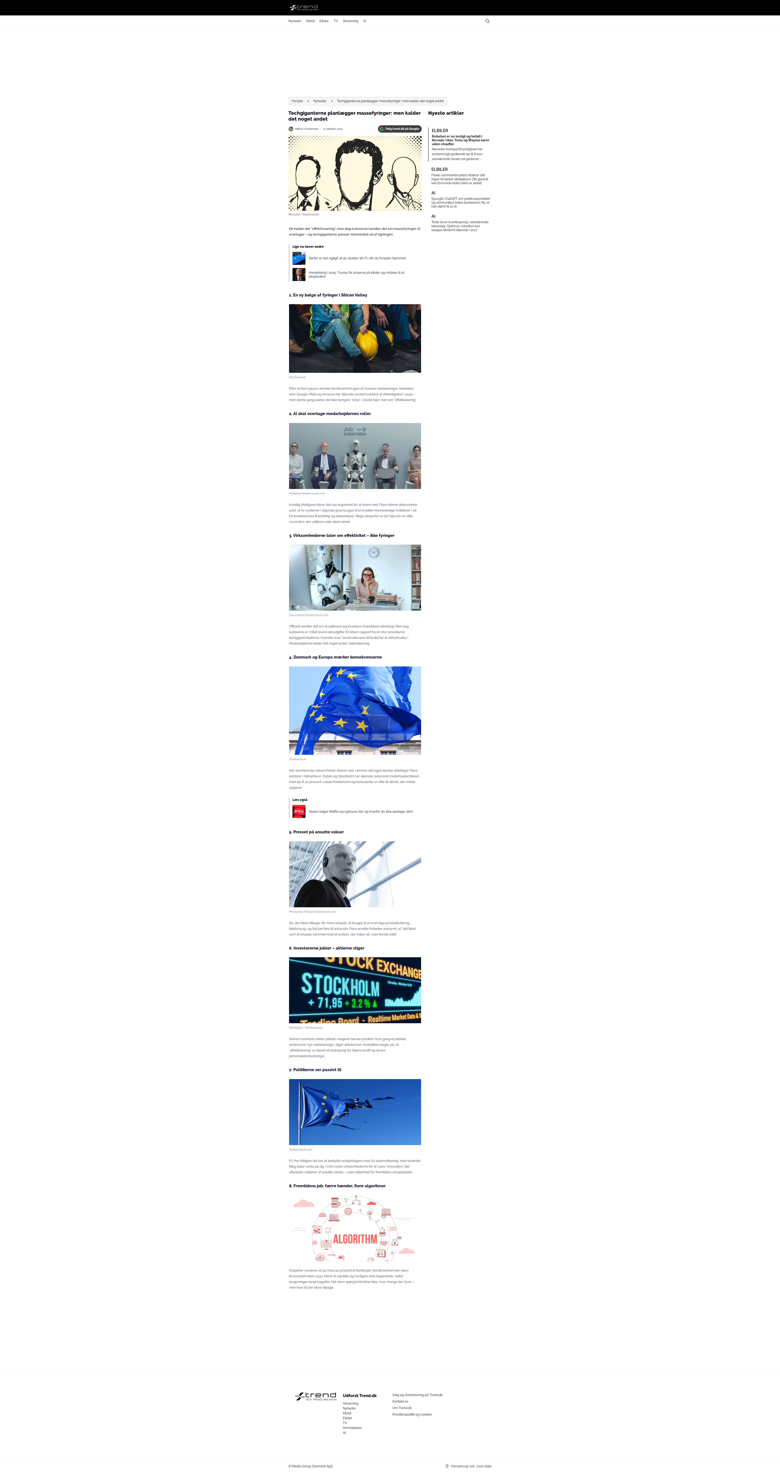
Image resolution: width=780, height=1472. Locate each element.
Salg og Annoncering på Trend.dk (417, 1395)
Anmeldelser (352, 1428)
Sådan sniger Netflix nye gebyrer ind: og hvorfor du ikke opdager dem (361, 811)
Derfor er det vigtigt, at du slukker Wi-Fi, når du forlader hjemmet (357, 258)
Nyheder (294, 21)
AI (364, 21)
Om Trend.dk (402, 1408)
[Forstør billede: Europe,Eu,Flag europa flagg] (416, 672)
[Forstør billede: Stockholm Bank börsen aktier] (416, 962)
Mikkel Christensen (306, 128)
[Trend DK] (390, 7)
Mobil (310, 21)
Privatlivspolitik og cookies (412, 1414)
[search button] (487, 21)
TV (336, 21)
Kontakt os (400, 1401)
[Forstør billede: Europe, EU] (416, 1084)
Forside (297, 101)
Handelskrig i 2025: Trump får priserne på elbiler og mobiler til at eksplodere (356, 274)
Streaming (350, 21)
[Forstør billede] (416, 309)
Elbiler (324, 21)
